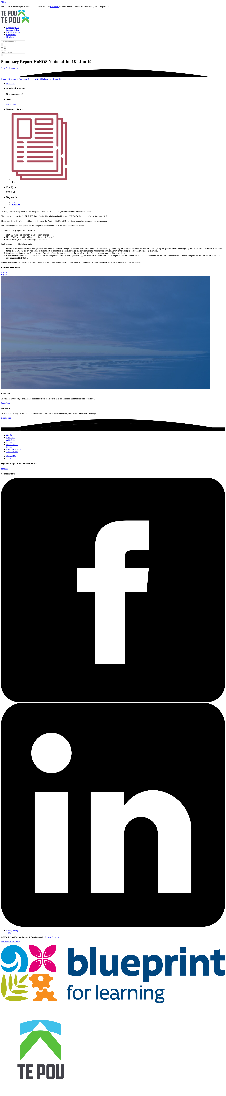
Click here (54, 6)
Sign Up (4, 469)
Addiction (10, 440)
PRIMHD (16, 205)
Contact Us (11, 456)
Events (9, 447)
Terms (8, 933)
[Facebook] (113, 701)
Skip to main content (9, 2)
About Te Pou (12, 452)
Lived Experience (13, 449)
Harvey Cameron (52, 937)
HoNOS (15, 202)
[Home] (113, 17)
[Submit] (2, 44)
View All (5, 272)
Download (10, 83)
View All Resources (9, 68)
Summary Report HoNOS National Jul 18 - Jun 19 (40, 79)
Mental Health (12, 104)
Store (8, 458)
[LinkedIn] (113, 926)
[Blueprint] (113, 1002)
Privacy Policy (12, 930)
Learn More (6, 403)
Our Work (10, 435)
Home (3, 79)
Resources (12, 79)
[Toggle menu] (2, 50)
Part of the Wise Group (10, 942)
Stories (9, 442)
